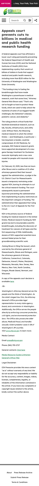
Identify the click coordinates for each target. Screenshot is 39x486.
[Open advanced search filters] (29, 20)
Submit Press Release (19, 477)
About (9, 472)
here (12, 281)
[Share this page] (35, 20)
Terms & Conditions (19, 482)
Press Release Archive (23, 472)
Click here (21, 350)
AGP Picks (5, 3)
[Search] (24, 20)
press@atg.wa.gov (15, 340)
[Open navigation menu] (4, 20)
